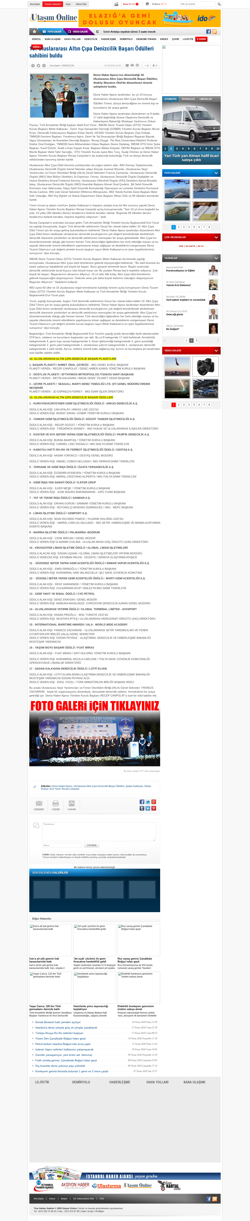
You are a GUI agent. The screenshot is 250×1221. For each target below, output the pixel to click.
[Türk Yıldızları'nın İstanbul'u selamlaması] (177, 189)
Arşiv (68, 4)
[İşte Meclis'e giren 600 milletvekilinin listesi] (205, 211)
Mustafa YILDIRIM (185, 298)
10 (218, 148)
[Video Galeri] (78, 31)
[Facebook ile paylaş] (208, 31)
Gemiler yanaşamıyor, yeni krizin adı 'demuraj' (63, 1054)
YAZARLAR (170, 258)
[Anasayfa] (34, 31)
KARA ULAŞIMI (194, 1082)
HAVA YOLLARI (157, 1082)
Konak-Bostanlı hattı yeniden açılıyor (58, 1022)
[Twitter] (38, 65)
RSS (102, 1198)
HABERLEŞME (119, 1082)
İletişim (64, 1198)
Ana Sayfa (35, 4)
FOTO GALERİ (172, 173)
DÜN (181, 246)
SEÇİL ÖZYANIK (175, 328)
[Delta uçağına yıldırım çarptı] (177, 389)
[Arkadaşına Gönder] (132, 65)
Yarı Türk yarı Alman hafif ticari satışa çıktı (191, 158)
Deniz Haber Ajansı (62, 786)
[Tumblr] (142, 808)
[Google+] (44, 65)
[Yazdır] (137, 65)
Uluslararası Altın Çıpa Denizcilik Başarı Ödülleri (98, 786)
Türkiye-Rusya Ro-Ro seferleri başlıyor (59, 1033)
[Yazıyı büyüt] (155, 65)
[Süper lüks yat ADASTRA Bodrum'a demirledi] (205, 189)
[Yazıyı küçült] (146, 65)
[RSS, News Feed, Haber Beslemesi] (214, 31)
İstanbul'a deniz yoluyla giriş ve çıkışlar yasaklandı (66, 1027)
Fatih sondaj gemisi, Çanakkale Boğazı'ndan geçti (66, 1060)
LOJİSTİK (42, 1082)
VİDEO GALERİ (172, 350)
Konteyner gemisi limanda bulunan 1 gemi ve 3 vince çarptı (71, 1071)
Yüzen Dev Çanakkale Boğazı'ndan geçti (60, 1038)
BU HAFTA (190, 246)
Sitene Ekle (81, 4)
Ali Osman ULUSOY (177, 313)
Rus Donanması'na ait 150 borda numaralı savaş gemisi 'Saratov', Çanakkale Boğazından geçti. (135, 963)
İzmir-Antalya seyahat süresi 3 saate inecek (129, 31)
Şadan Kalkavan (134, 786)
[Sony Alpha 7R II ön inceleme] (205, 366)
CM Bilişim (99, 1211)
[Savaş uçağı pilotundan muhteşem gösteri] (177, 366)
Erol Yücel (55, 789)
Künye (52, 1198)
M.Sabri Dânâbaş (178, 284)
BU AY (201, 246)
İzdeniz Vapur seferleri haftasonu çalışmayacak (64, 1049)
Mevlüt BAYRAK (180, 269)
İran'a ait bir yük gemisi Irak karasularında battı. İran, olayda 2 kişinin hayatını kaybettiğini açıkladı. (48, 963)
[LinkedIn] (148, 808)
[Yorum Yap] (127, 65)
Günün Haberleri (53, 4)
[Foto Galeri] (52, 31)
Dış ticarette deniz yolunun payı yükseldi (60, 1065)
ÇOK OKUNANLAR (175, 237)
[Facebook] (33, 65)
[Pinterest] (153, 808)
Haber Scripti (87, 1211)
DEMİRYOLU (81, 1082)
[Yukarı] (72, 805)
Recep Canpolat (70, 789)
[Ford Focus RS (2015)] (205, 389)
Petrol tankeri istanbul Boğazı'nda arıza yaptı (63, 1044)
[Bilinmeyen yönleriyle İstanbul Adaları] (177, 211)
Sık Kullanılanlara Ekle (83, 1198)
